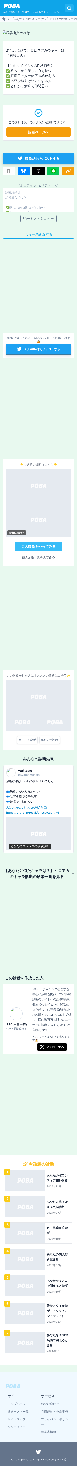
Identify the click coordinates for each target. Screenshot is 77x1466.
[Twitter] (38, 1452)
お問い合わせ (50, 1404)
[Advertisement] (38, 287)
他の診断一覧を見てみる (38, 557)
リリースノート (18, 1427)
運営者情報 (48, 1432)
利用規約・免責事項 (54, 1411)
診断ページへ (38, 132)
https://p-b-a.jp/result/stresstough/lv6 (33, 812)
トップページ (17, 1404)
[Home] (4, 19)
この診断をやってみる (38, 546)
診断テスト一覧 (18, 1411)
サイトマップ (17, 1419)
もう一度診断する (38, 234)
